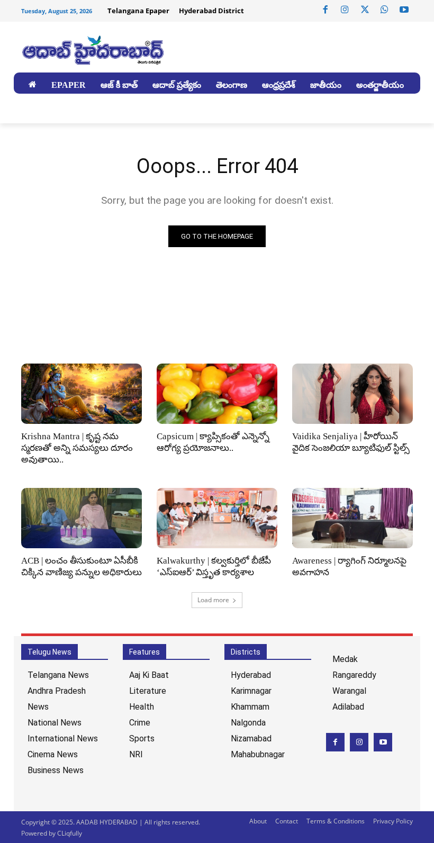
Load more (213, 599)
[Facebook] (325, 10)
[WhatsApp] (384, 10)
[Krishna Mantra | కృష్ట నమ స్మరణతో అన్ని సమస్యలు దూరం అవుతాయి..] (81, 394)
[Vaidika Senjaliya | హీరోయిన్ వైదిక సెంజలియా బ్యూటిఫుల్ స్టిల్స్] (352, 394)
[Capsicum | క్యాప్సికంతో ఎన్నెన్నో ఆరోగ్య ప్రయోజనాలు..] (217, 394)
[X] (364, 10)
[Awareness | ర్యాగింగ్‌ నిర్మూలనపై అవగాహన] (352, 518)
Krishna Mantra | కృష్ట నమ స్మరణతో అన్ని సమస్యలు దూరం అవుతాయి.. (77, 448)
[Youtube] (404, 10)
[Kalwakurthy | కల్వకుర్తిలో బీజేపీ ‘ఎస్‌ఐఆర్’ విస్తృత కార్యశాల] (217, 518)
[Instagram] (345, 10)
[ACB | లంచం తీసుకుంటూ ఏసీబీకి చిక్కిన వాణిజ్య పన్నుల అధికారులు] (81, 518)
